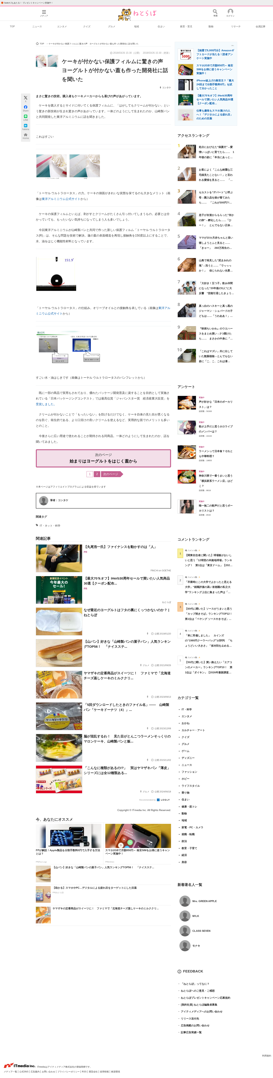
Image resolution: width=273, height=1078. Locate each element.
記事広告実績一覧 (190, 1032)
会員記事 (260, 26)
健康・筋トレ (189, 806)
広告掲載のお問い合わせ (193, 1025)
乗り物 (185, 792)
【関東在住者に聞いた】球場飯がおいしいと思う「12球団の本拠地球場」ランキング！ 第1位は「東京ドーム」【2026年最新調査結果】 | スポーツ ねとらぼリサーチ (208, 565)
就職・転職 (188, 834)
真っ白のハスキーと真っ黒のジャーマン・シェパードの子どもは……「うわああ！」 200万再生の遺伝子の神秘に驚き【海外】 (216, 316)
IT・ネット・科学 (50, 525)
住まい (161, 26)
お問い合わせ (49, 1071)
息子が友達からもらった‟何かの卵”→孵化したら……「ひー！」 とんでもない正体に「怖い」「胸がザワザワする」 (216, 225)
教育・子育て (189, 848)
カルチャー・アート (193, 730)
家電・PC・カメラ (192, 827)
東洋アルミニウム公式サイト (61, 198)
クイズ (86, 26)
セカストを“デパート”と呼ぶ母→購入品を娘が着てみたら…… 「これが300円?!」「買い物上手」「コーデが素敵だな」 (216, 202)
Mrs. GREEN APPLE (204, 901)
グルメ (111, 26)
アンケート (186, 387)
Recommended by (147, 800)
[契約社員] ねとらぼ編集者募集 (197, 1004)
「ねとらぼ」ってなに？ (193, 983)
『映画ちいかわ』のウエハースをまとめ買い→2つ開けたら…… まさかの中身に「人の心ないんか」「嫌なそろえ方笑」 (216, 338)
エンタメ (62, 26)
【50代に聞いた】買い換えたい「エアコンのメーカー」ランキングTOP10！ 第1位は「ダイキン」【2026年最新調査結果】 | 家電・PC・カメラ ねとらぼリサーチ (208, 672)
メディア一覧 (11, 1071)
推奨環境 (115, 1071)
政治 (184, 841)
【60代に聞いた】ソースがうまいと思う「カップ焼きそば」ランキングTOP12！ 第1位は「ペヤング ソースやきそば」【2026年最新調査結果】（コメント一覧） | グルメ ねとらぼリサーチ (210, 618)
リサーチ (236, 26)
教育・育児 (186, 26)
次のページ (110, 474)
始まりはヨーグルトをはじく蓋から (103, 461)
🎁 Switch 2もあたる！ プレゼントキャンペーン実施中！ (27, 3)
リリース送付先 (188, 1018)
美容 (184, 862)
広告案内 (35, 1071)
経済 (184, 855)
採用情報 (104, 1071)
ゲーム (185, 751)
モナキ (196, 945)
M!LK (195, 915)
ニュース (37, 26)
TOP (12, 26)
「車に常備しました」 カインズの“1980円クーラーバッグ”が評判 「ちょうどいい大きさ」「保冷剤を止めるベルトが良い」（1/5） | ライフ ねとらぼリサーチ (209, 645)
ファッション (189, 771)
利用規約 (266, 1055)
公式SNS (24, 1071)
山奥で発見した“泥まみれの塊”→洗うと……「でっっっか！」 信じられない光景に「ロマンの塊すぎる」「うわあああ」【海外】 (216, 270)
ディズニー (188, 757)
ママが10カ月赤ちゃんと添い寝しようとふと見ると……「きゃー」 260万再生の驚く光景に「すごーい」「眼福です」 (216, 247)
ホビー (185, 778)
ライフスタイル (191, 785)
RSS (84, 1071)
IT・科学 (187, 709)
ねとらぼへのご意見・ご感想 (196, 990)
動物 (211, 26)
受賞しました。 (46, 404)
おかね (185, 723)
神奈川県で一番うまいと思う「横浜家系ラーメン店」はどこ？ (216, 480)
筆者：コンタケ (59, 500)
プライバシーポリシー (68, 1071)
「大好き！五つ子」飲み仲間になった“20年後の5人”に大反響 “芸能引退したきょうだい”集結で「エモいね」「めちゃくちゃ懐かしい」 (216, 293)
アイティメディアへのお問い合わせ (200, 1011)
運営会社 (93, 1071)
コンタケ (166, 87)
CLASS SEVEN (201, 930)
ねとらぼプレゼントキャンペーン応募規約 (204, 997)
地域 (136, 26)
